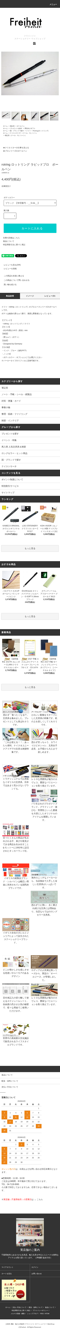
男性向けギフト (30, 128)
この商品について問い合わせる (17, 280)
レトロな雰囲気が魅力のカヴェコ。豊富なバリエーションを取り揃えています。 (44, 782)
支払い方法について (19, 1307)
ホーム (5, 126)
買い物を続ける (10, 284)
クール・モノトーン (30, 133)
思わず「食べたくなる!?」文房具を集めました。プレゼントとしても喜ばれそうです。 (16, 720)
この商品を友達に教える (14, 276)
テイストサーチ (15, 133)
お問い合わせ (37, 1274)
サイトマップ (8, 492)
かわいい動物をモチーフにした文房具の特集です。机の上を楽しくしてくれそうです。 (44, 720)
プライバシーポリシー (40, 1310)
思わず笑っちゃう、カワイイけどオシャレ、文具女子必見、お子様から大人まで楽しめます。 (44, 747)
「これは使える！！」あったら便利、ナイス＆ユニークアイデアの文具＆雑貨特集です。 (16, 747)
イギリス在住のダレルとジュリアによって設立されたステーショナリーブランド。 (16, 937)
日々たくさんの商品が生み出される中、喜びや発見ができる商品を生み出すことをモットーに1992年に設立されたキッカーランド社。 (16, 844)
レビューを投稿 (10, 269)
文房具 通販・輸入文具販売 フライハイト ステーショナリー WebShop (30, 1324)
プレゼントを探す (16, 128)
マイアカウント (7, 1267)
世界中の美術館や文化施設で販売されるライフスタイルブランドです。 (16, 1041)
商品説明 (10, 296)
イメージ (30, 296)
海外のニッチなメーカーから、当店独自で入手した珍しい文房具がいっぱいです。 (44, 882)
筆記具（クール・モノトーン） (15, 135)
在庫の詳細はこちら (11, 238)
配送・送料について (36, 1307)
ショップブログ (32, 1313)
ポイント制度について (12, 479)
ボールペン (21, 126)
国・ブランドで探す (17, 131)
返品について (8, 241)
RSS (42, 1313)
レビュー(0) (49, 296)
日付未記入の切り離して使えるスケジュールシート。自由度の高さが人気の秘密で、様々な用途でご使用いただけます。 (16, 1004)
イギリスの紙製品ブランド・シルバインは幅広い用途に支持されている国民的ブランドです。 (16, 883)
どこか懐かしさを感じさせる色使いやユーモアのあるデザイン (16, 972)
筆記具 (12, 126)
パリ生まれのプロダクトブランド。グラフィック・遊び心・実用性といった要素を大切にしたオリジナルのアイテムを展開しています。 (44, 811)
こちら (40, 1199)
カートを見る (7, 1274)
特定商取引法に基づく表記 (14, 245)
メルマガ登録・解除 (18, 1313)
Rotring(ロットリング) (40, 131)
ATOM (47, 1313)
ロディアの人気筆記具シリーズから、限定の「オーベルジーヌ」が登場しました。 (44, 975)
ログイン (35, 1267)
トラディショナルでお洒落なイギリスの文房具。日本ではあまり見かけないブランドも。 (16, 784)
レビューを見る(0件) (12, 265)
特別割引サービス (10, 486)
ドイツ (28, 131)
